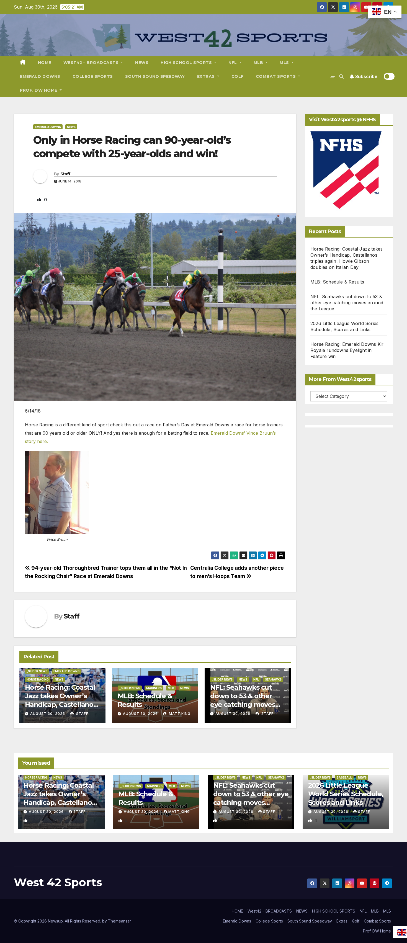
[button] (341, 76)
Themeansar (119, 921)
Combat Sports (276, 76)
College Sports (93, 76)
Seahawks (273, 679)
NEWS (141, 62)
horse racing (38, 679)
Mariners (154, 688)
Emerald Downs (40, 76)
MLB (259, 62)
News (71, 126)
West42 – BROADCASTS (91, 62)
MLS (285, 62)
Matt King (179, 714)
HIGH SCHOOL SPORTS (187, 62)
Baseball (344, 777)
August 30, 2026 (47, 714)
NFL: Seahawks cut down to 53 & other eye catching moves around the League (346, 302)
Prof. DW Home (39, 90)
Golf (237, 76)
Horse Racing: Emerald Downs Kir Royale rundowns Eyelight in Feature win (346, 350)
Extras (206, 76)
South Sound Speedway (155, 76)
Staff (65, 173)
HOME (44, 62)
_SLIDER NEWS (37, 671)
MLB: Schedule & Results (337, 282)
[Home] (23, 62)
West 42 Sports (58, 882)
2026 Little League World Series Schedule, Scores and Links (345, 794)
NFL (233, 62)
